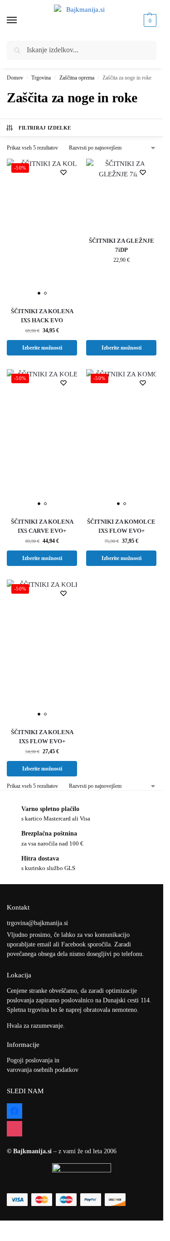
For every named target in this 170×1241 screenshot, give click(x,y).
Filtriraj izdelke (45, 127)
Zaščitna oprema (76, 78)
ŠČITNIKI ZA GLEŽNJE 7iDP (121, 245)
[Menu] (20, 20)
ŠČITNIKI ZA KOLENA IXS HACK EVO (42, 316)
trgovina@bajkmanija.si (37, 923)
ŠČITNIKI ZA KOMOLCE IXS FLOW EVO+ (121, 526)
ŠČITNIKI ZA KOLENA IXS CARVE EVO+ (42, 526)
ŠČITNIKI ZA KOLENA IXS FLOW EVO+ (42, 737)
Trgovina (41, 78)
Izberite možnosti (42, 348)
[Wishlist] (63, 172)
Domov (15, 78)
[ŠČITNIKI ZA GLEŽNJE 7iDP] (121, 194)
